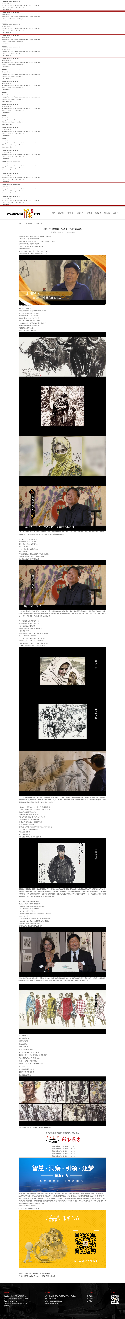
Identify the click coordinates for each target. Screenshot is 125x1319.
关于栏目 (61, 213)
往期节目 (70, 213)
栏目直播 (107, 213)
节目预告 (39, 223)
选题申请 (116, 213)
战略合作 (98, 213)
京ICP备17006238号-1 (10, 1301)
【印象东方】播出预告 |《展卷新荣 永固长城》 (38, 1273)
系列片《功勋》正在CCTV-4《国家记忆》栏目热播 (39, 1276)
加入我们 (90, 1298)
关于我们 (90, 1296)
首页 (53, 213)
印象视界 (89, 213)
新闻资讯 (80, 213)
